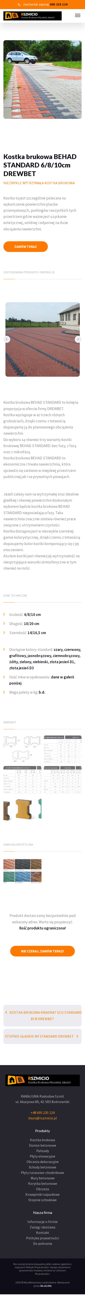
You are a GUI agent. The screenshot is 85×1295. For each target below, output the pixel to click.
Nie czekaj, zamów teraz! (42, 951)
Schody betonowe (42, 1167)
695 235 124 (59, 4)
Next (78, 339)
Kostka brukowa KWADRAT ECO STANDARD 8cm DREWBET (45, 1015)
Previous (6, 339)
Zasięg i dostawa (42, 1227)
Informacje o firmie (42, 1221)
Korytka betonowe (42, 1183)
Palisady (42, 1150)
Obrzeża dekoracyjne (43, 1161)
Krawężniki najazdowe (42, 1194)
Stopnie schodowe (42, 1200)
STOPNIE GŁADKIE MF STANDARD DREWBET (40, 1036)
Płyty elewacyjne (42, 1156)
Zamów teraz (25, 246)
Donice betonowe (42, 1145)
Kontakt (42, 1232)
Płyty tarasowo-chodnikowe (42, 1172)
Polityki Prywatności (37, 1267)
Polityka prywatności (42, 1238)
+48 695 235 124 (43, 1112)
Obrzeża (42, 1189)
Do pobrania (42, 1243)
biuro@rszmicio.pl (42, 1118)
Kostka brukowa (42, 1140)
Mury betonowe (43, 1178)
